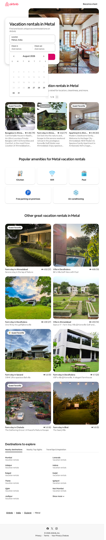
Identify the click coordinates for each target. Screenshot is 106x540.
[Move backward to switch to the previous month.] (14, 56)
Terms (46, 535)
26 (29, 88)
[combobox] (32, 39)
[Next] (57, 97)
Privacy (38, 535)
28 (39, 88)
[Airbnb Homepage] (11, 4)
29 (44, 88)
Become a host (90, 4)
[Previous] (47, 97)
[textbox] (21, 48)
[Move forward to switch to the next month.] (43, 56)
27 (34, 88)
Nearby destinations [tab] (13, 449)
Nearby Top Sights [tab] (34, 449)
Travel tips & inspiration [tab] (56, 449)
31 (19, 93)
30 (14, 93)
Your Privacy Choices (60, 535)
